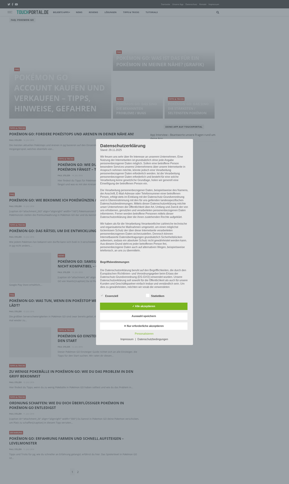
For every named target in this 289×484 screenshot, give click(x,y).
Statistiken (157, 296)
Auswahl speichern (144, 316)
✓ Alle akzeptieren (143, 306)
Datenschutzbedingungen (152, 339)
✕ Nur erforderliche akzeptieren (144, 326)
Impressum (126, 339)
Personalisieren (144, 333)
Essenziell (111, 296)
